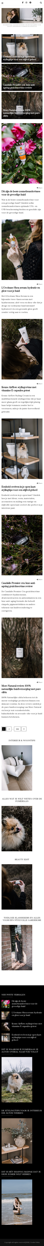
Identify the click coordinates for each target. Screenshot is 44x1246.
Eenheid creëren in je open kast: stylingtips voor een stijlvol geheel (26, 1037)
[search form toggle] (41, 2)
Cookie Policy (35, 1242)
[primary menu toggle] (3, 3)
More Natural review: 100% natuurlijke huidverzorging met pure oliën (21, 689)
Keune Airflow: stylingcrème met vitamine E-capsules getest (19, 114)
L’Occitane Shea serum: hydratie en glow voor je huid (27, 1014)
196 (18, 729)
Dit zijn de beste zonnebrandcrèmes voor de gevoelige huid (21, 58)
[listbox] (22, 76)
